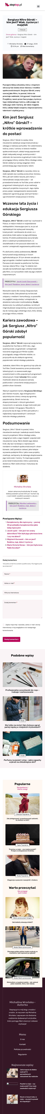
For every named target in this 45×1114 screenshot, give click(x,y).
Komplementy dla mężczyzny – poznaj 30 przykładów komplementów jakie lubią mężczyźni (23, 525)
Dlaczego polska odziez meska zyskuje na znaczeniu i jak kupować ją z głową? (22, 952)
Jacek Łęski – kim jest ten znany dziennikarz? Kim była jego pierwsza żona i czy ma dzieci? (24, 534)
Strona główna (11, 34)
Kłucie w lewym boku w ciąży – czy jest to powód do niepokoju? (29, 1099)
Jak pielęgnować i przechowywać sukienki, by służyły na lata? (22, 819)
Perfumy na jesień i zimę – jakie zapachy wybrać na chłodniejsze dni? (22, 761)
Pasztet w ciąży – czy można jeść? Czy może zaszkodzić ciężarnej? (28, 1086)
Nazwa (7, 574)
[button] (38, 6)
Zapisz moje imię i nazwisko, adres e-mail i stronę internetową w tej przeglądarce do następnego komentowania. (21, 627)
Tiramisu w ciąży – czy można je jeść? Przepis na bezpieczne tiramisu (22, 850)
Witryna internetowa (11, 593)
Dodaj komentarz (10, 602)
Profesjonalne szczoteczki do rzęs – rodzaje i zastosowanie (22, 691)
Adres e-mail (9, 583)
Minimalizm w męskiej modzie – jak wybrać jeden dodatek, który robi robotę (22, 983)
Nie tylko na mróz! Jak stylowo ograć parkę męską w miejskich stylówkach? (22, 726)
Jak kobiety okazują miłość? (22, 922)
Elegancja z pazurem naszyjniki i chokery (22, 880)
